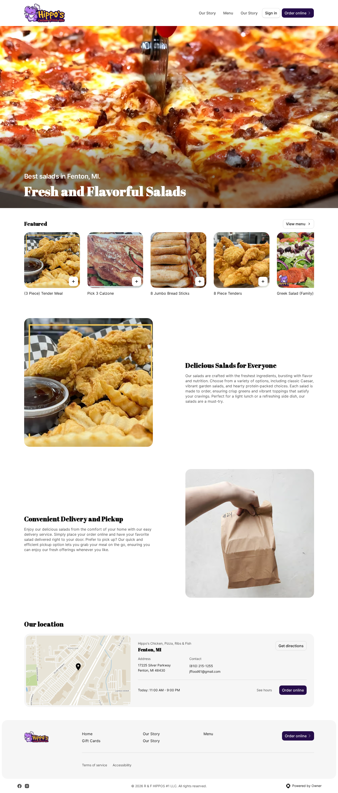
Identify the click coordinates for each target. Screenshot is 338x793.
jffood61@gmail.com (204, 671)
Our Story (207, 13)
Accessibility (122, 765)
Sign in (271, 13)
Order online (293, 690)
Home (87, 733)
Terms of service (94, 765)
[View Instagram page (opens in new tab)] (27, 786)
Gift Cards (91, 740)
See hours (264, 690)
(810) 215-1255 (201, 666)
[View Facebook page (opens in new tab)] (19, 786)
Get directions (291, 645)
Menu (228, 13)
